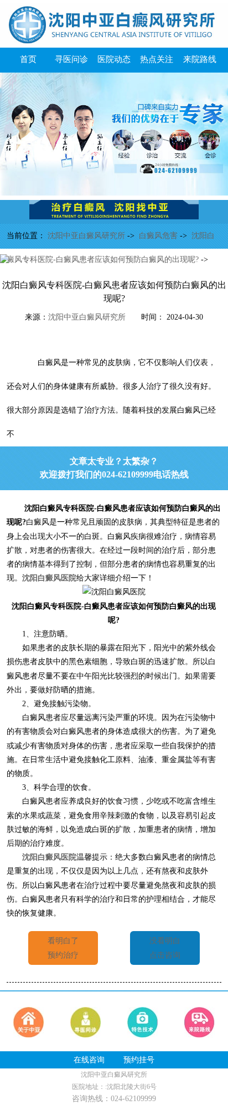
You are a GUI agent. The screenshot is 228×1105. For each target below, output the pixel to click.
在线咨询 (89, 1060)
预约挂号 (138, 1060)
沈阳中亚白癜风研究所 (87, 236)
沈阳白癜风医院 (49, 578)
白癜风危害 (159, 236)
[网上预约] (114, 193)
